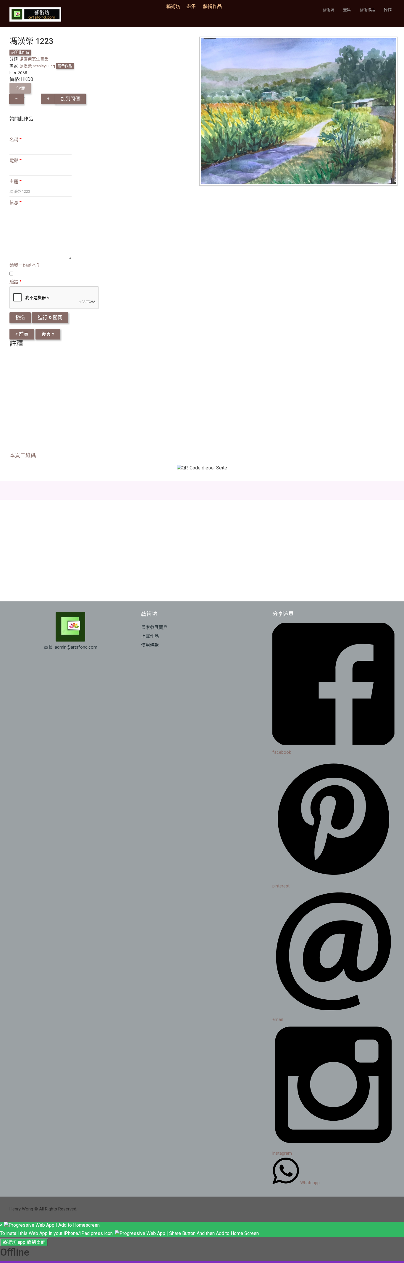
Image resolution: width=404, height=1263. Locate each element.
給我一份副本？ (25, 265)
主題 (15, 181)
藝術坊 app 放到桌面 (24, 1242)
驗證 (15, 282)
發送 (20, 317)
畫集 (191, 6)
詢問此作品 (20, 52)
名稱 (15, 139)
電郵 (15, 160)
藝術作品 (212, 6)
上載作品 (150, 636)
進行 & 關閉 (50, 317)
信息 (15, 202)
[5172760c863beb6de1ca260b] (298, 111)
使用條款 (150, 645)
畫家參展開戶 (154, 627)
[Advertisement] (186, 401)
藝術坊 (175, 6)
